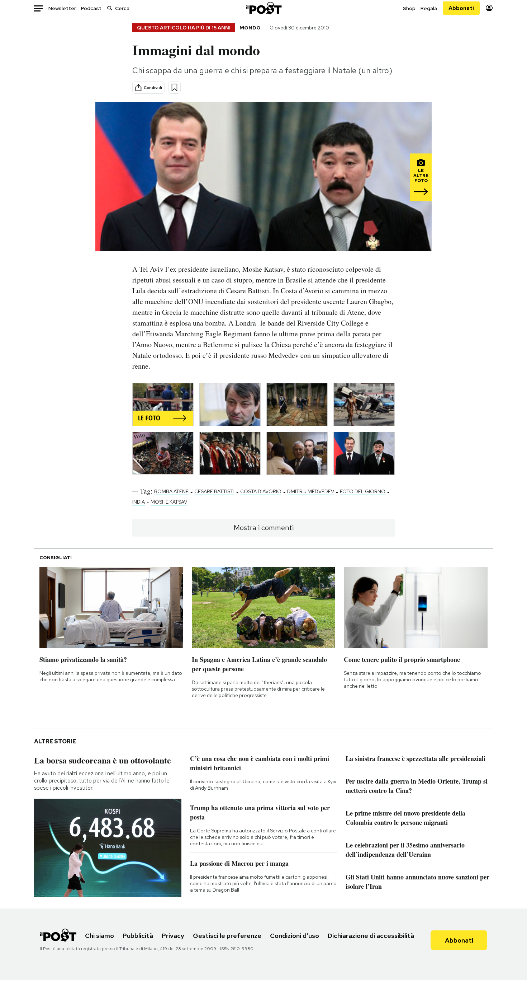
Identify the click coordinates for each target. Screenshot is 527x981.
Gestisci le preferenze (227, 935)
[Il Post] (263, 8)
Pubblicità (138, 935)
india (138, 502)
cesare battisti (214, 491)
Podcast (91, 8)
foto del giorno (362, 491)
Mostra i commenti (264, 527)
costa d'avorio (260, 491)
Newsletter (62, 8)
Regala (429, 8)
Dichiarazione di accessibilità (371, 935)
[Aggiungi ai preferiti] (174, 87)
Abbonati (461, 8)
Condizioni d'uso (294, 935)
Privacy (173, 935)
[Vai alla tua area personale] (489, 8)
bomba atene (171, 491)
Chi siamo (99, 935)
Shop (409, 8)
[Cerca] (109, 8)
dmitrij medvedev (310, 491)
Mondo (250, 27)
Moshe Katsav (169, 502)
